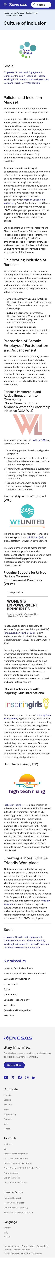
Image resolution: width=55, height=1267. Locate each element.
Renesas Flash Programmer (16, 1153)
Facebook (20, 1077)
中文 (6, 1232)
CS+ (5, 1149)
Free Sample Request (14, 1202)
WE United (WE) (35, 537)
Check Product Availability (16, 1207)
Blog (6, 1124)
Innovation (9, 1005)
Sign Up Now (14, 1065)
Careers (7, 1099)
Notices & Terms (11, 1246)
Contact (7, 1119)
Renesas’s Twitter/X (13, 1077)
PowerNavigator (11, 1173)
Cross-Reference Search (15, 1182)
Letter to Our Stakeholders (18, 968)
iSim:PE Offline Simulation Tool (18, 1163)
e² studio (8, 1144)
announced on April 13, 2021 (20, 632)
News (6, 1109)
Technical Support (12, 1198)
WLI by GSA (39, 440)
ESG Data (9, 1015)
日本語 (7, 1237)
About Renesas (17, 13)
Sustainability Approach (17, 978)
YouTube (6, 1077)
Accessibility (43, 1246)
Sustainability (32, 13)
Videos (7, 1128)
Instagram (27, 1077)
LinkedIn (33, 1077)
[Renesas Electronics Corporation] (18, 4)
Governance (10, 994)
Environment (11, 984)
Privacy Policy (28, 1246)
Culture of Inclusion (14, 75)
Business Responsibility (16, 999)
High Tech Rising (12, 804)
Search (41, 4)
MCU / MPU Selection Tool (16, 1158)
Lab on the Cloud (12, 1177)
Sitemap (7, 1249)
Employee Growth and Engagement (23, 72)
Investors (8, 1104)
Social (7, 989)
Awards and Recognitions (18, 1010)
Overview (8, 1095)
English (7, 1227)
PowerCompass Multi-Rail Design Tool (21, 1168)
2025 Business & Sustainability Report (25, 973)
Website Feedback (23, 1249)
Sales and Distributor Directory (18, 1212)
